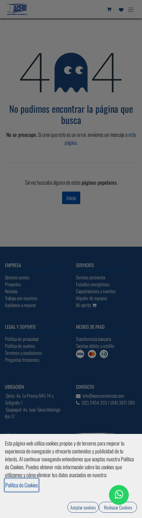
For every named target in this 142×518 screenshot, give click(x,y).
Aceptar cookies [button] (83, 507)
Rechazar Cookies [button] (118, 507)
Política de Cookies (21, 485)
